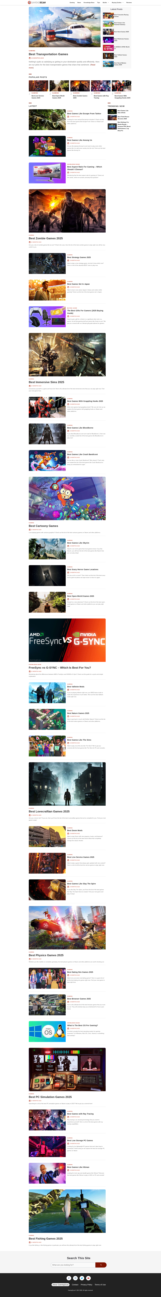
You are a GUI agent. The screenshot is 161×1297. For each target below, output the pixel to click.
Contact (75, 1285)
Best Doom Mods (74, 830)
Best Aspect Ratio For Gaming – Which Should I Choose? (84, 168)
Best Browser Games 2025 (79, 999)
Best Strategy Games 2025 (79, 257)
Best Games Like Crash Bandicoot (82, 454)
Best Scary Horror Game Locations (82, 569)
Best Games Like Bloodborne (80, 428)
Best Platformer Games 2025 (121, 39)
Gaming (72, 2)
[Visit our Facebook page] (69, 1278)
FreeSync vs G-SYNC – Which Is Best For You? (60, 667)
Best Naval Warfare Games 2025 (120, 64)
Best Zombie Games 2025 (80, 97)
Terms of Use (100, 1285)
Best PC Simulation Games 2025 (50, 1096)
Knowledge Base (89, 2)
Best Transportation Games (48, 54)
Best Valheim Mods (75, 687)
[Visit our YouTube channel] (88, 1278)
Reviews (129, 2)
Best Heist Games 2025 (121, 31)
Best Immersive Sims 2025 (46, 382)
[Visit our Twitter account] (82, 1278)
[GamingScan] (37, 2)
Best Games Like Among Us (79, 140)
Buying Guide (72, 308)
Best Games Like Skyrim (78, 543)
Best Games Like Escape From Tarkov (84, 114)
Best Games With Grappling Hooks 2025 (122, 97)
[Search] (101, 1265)
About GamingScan (60, 1285)
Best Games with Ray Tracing (101, 97)
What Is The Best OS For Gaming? (82, 1025)
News (79, 2)
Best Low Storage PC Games (80, 1140)
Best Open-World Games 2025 (58, 97)
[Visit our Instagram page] (75, 1278)
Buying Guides (116, 2)
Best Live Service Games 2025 (38, 97)
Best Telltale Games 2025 (120, 56)
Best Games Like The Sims (79, 740)
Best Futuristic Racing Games (121, 15)
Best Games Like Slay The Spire (81, 884)
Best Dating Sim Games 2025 (80, 972)
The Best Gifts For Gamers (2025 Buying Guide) (85, 312)
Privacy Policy (86, 1285)
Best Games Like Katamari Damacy (119, 23)
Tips (98, 2)
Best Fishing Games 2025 (46, 1238)
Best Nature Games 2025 (78, 713)
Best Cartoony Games (43, 525)
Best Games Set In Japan (78, 284)
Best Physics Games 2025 (46, 955)
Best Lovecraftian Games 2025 (49, 811)
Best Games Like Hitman (78, 1167)
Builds (105, 2)
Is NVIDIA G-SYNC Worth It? (122, 47)
